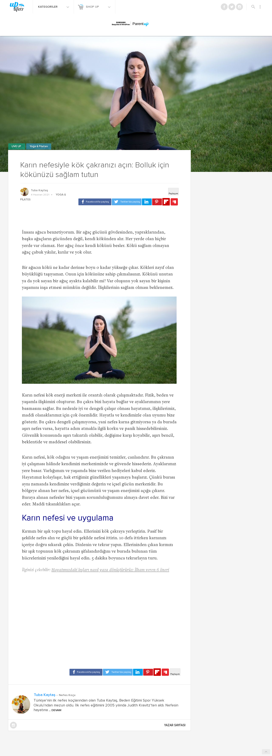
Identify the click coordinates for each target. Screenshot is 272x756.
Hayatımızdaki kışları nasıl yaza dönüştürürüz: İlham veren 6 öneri (110, 570)
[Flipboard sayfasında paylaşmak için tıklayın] (166, 201)
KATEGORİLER (48, 6)
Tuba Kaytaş (39, 190)
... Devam (54, 710)
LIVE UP (17, 146)
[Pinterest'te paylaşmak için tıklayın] (157, 201)
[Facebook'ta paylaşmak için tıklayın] (94, 201)
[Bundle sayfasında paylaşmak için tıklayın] (174, 202)
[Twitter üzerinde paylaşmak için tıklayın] (127, 201)
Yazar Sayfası (175, 725)
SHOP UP (93, 6)
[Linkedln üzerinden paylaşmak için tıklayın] (147, 201)
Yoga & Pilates (39, 146)
